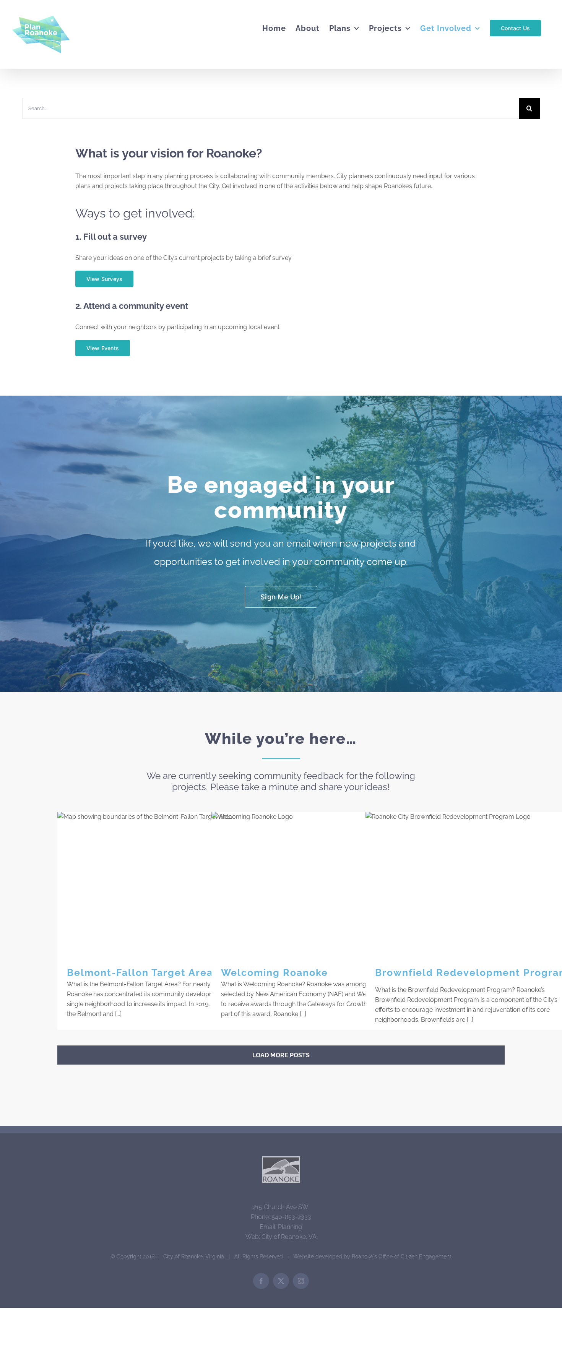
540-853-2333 (291, 1217)
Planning (290, 1226)
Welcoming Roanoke (319, 884)
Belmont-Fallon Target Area (165, 884)
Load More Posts (281, 1055)
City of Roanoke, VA (289, 1236)
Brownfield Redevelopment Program (473, 884)
